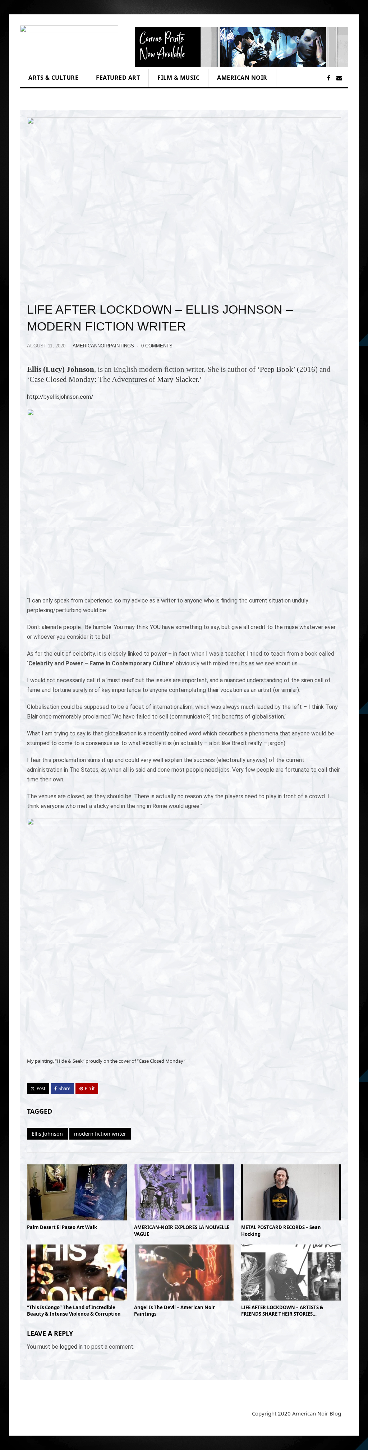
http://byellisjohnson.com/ (60, 396)
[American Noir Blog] (69, 64)
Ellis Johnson (47, 1133)
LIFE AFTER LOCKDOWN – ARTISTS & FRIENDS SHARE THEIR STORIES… (282, 1310)
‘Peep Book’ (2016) (287, 369)
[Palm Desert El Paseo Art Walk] (77, 1218)
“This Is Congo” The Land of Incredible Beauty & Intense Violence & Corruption (74, 1310)
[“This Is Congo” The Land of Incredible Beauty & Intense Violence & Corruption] (77, 1299)
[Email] (339, 78)
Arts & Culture (53, 78)
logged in (71, 1346)
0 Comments (156, 345)
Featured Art (118, 78)
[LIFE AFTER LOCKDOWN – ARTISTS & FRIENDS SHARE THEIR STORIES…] (291, 1299)
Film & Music (178, 78)
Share (64, 1088)
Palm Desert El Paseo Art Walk (62, 1227)
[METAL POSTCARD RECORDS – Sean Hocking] (291, 1218)
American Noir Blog (316, 1413)
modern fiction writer (100, 1133)
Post (41, 1088)
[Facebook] (328, 78)
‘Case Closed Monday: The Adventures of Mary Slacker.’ (114, 379)
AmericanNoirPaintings (103, 345)
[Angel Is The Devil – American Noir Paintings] (184, 1299)
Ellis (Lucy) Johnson (60, 369)
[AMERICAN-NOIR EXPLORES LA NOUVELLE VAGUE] (184, 1218)
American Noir (242, 78)
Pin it (90, 1088)
